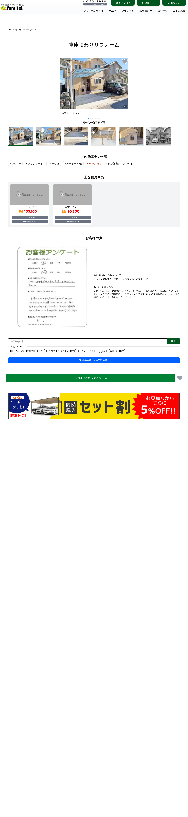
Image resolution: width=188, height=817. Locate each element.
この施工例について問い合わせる (90, 378)
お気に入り (176, 3)
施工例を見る (28, 221)
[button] (20, 136)
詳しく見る (28, 217)
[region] (94, 87)
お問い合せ (124, 2)
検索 (173, 341)
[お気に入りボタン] (124, 61)
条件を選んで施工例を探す (95, 360)
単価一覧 (149, 2)
